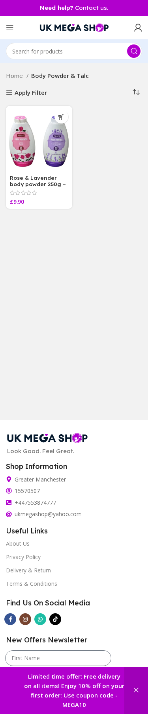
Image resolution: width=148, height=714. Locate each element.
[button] (61, 117)
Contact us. (74, 7)
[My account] (138, 27)
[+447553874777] (9, 503)
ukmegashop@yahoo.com (48, 514)
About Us (18, 543)
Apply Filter (31, 93)
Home (15, 75)
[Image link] (47, 437)
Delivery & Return (28, 570)
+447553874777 (35, 502)
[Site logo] (74, 27)
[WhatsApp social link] (40, 619)
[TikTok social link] (55, 619)
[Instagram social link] (25, 619)
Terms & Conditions (31, 583)
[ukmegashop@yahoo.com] (9, 514)
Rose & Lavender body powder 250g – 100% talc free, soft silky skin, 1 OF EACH (38, 187)
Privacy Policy (23, 557)
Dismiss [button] (136, 690)
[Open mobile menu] (10, 27)
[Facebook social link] (10, 619)
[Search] (134, 51)
